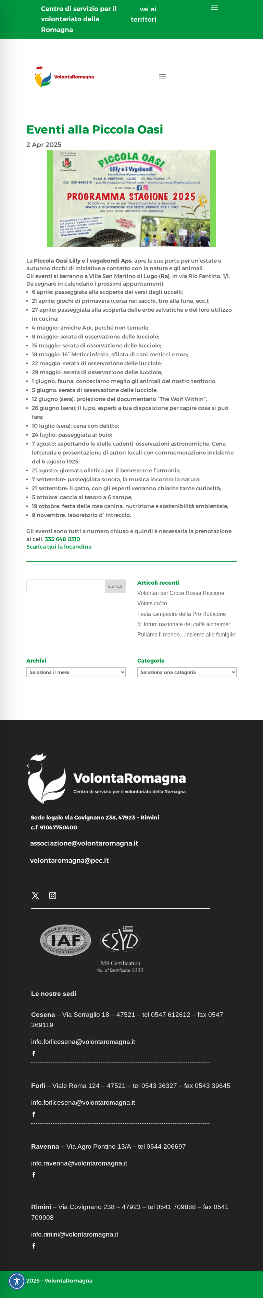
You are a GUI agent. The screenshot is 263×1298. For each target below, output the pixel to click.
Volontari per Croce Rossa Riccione (180, 593)
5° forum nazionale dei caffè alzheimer (183, 624)
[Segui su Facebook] (33, 1053)
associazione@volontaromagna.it (84, 843)
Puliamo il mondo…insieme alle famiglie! (187, 634)
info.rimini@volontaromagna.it (74, 1234)
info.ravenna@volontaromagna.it (79, 1163)
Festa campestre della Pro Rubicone (181, 614)
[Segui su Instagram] (53, 895)
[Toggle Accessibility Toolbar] (17, 1281)
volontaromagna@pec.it (69, 860)
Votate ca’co (152, 603)
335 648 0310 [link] (62, 539)
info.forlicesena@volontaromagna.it (83, 1041)
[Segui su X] (35, 895)
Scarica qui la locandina (58, 546)
